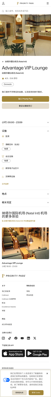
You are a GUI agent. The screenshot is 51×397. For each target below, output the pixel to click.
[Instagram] (3, 338)
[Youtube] (22, 338)
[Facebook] (15, 338)
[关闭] (47, 373)
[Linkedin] (28, 338)
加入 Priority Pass (25, 99)
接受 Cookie (36, 392)
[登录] (3, 3)
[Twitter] (34, 338)
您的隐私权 (19, 392)
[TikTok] (9, 338)
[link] (13, 353)
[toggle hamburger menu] (47, 3)
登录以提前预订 (25, 106)
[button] (23, 52)
